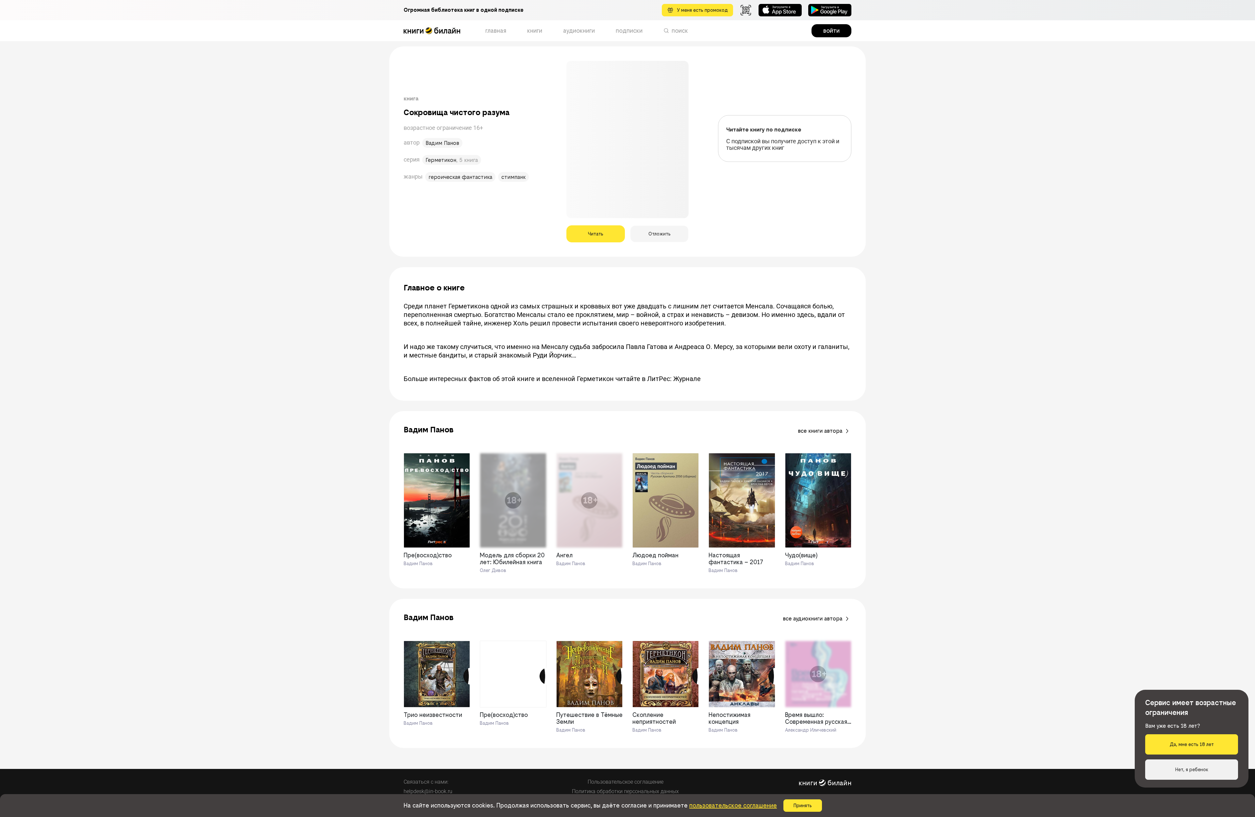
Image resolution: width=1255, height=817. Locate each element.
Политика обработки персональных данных (625, 791)
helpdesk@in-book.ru (428, 791)
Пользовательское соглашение (625, 782)
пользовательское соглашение (733, 805)
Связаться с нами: (426, 782)
